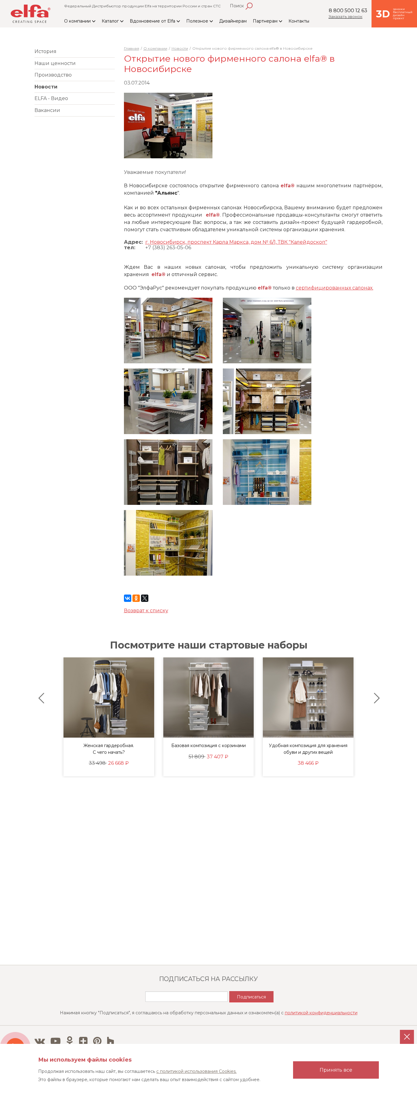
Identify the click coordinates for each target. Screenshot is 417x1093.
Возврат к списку (146, 610)
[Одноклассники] (136, 598)
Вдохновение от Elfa (153, 21)
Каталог (111, 21)
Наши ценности (55, 63)
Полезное (197, 21)
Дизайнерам (233, 21)
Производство (53, 75)
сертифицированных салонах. (334, 288)
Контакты (298, 21)
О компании (78, 21)
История (45, 51)
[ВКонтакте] (127, 598)
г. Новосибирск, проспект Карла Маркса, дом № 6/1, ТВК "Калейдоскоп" (236, 242)
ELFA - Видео (51, 98)
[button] (39, 698)
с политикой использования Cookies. (196, 1071)
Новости (45, 87)
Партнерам (266, 21)
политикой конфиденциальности (321, 1013)
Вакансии (47, 110)
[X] (144, 598)
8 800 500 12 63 (348, 10)
